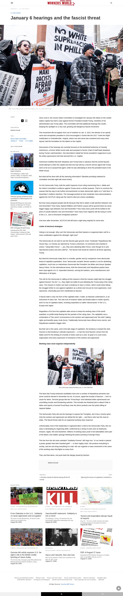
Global (13, 506)
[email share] (26, 121)
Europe (13, 548)
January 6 (14, 141)
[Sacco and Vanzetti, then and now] (61, 537)
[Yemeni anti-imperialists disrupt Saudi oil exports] (96, 495)
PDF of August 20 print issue (20, 228)
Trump (21, 141)
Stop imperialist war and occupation (58, 509)
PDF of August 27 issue (90, 552)
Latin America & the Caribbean (61, 506)
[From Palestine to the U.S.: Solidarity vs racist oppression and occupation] (27, 495)
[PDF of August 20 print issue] (22, 219)
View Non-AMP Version (67, 584)
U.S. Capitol (29, 141)
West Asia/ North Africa (19, 509)
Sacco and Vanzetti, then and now (60, 555)
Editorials (49, 548)
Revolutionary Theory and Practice (57, 550)
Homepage (14, 8)
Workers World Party (93, 548)
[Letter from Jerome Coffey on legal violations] (22, 160)
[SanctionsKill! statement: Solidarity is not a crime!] (61, 495)
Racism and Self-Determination (27, 506)
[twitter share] (22, 120)
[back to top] (118, 588)
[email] (102, 594)
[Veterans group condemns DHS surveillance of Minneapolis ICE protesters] (22, 188)
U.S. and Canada (24, 8)
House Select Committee (18, 139)
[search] (111, 3)
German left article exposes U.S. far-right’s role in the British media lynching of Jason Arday (26, 554)
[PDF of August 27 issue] (96, 537)
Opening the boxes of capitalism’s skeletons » (96, 477)
